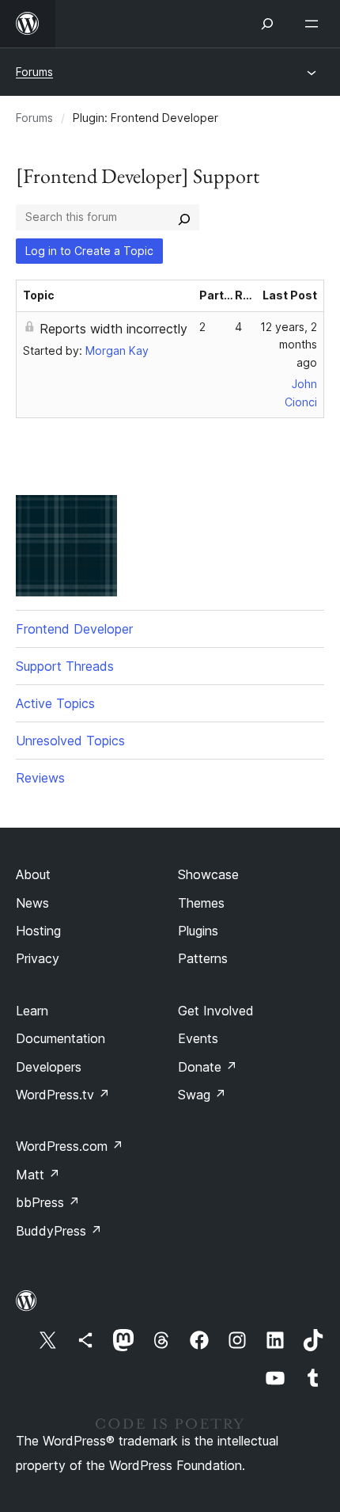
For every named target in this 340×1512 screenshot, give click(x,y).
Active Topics (55, 703)
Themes (201, 903)
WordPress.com (69, 1146)
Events (198, 1038)
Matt (38, 1175)
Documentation (60, 1038)
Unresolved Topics (70, 740)
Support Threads (65, 666)
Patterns (203, 958)
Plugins (198, 931)
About (33, 874)
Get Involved (216, 1011)
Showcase (208, 874)
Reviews (40, 778)
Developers (48, 1067)
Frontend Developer (74, 629)
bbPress (48, 1202)
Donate (207, 1067)
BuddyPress (59, 1231)
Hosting (38, 931)
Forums (34, 71)
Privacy (37, 958)
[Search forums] (184, 217)
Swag (202, 1095)
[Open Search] (267, 24)
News (32, 903)
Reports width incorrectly (113, 329)
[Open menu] (314, 24)
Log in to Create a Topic (89, 250)
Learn (32, 1011)
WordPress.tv (63, 1095)
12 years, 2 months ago (288, 345)
